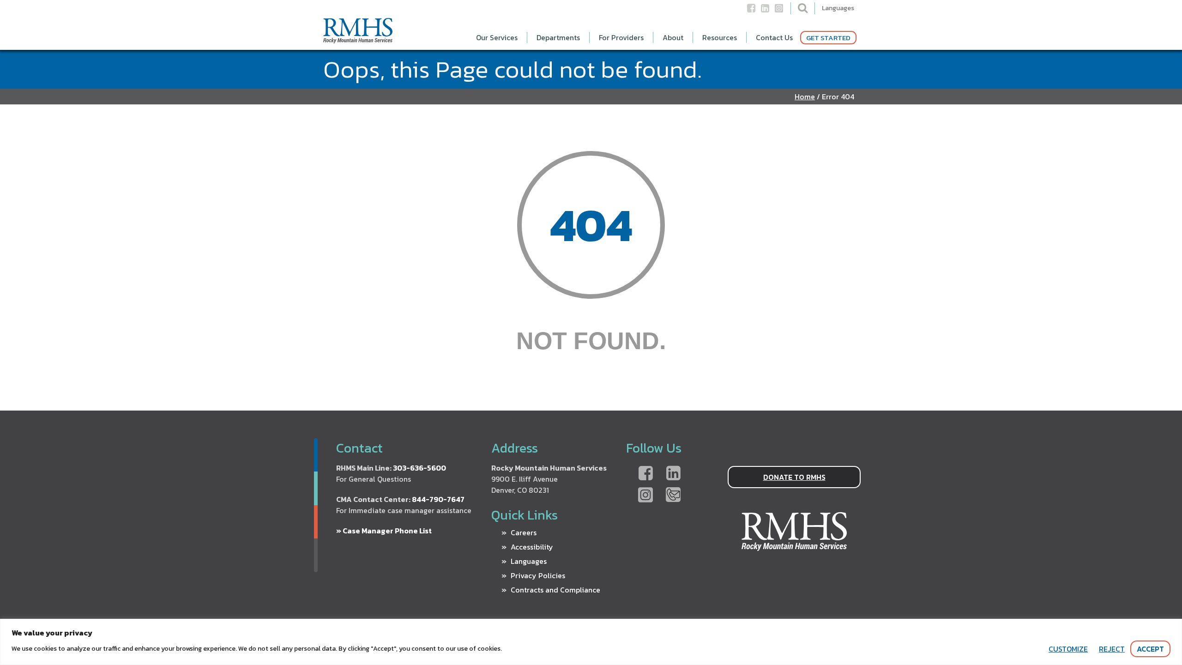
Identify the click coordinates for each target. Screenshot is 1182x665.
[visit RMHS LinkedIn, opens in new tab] (765, 11)
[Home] (357, 39)
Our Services (497, 37)
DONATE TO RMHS (794, 477)
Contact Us (774, 37)
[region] (591, 642)
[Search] (803, 8)
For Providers (621, 37)
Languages (838, 8)
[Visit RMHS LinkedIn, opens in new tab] (673, 474)
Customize (1068, 648)
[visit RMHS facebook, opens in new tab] (751, 11)
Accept (1150, 648)
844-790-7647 (438, 499)
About (673, 37)
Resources (719, 37)
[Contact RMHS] (673, 495)
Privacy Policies (538, 575)
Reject (1112, 648)
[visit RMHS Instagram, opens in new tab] (779, 11)
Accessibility (532, 546)
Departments (558, 37)
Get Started (828, 37)
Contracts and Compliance (555, 589)
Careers (524, 532)
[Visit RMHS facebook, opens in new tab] (645, 474)
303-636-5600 (419, 467)
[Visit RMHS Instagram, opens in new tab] (645, 495)
